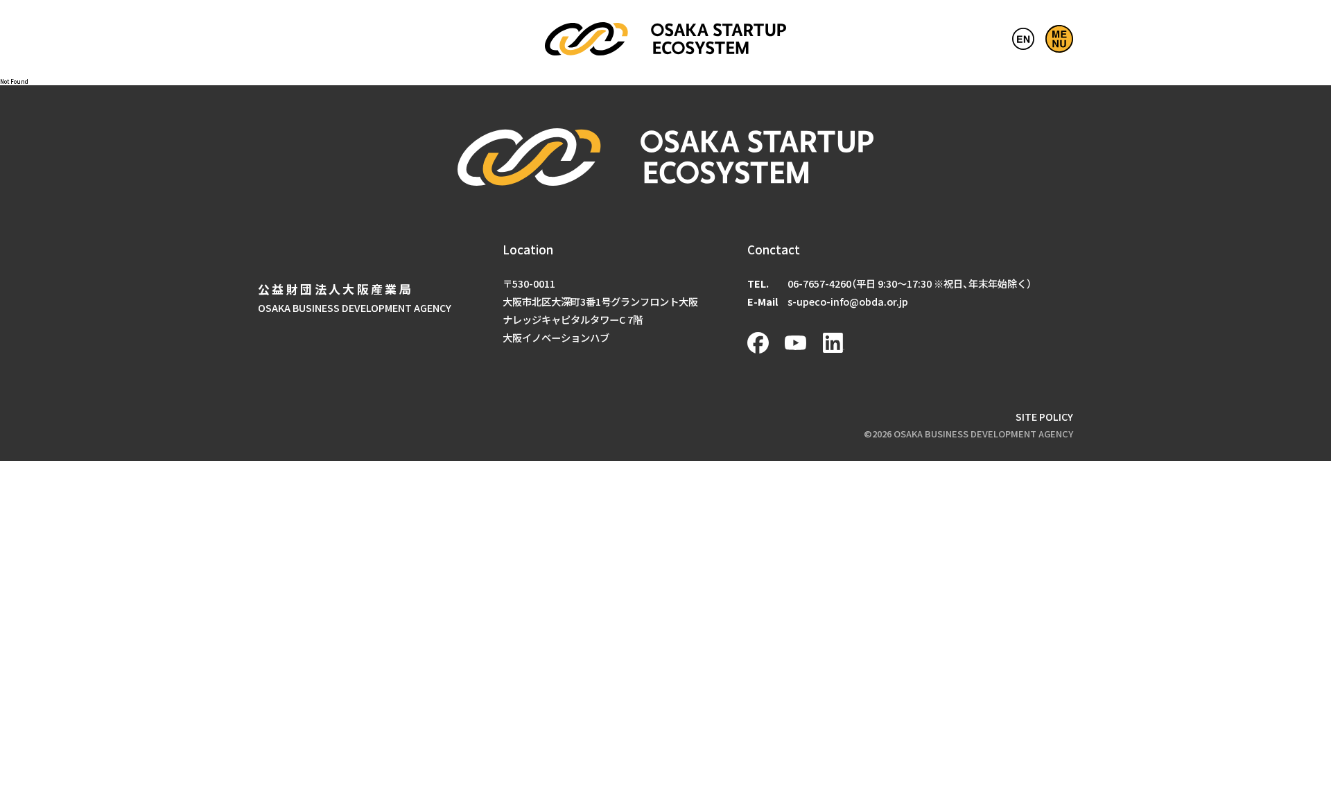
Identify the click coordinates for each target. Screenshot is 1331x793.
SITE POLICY (1044, 416)
